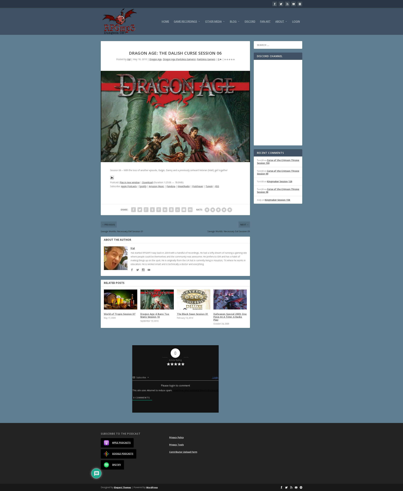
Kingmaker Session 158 (277, 199)
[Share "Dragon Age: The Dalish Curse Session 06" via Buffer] (171, 210)
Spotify (142, 186)
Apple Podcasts (129, 186)
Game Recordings (185, 21)
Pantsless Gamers (206, 59)
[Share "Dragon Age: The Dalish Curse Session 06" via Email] (184, 210)
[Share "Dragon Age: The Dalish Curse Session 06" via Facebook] (133, 210)
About (279, 21)
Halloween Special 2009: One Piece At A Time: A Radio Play (230, 316)
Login (296, 21)
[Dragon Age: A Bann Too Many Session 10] (157, 299)
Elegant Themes (122, 487)
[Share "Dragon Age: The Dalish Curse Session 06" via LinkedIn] (165, 210)
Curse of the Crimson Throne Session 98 (278, 190)
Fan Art (265, 21)
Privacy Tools (176, 444)
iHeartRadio (184, 186)
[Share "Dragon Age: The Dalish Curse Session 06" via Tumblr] (152, 210)
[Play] (112, 178)
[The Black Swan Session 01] (193, 299)
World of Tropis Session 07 (119, 313)
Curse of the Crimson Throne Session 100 (278, 162)
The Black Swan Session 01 (192, 313)
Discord (250, 21)
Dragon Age (155, 59)
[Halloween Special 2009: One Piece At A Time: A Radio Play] (230, 299)
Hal (129, 59)
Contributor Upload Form (183, 451)
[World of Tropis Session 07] (120, 299)
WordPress (152, 487)
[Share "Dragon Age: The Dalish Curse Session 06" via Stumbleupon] (177, 210)
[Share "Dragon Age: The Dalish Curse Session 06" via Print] (190, 210)
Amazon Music (156, 186)
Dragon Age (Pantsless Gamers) (179, 59)
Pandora (171, 186)
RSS (217, 186)
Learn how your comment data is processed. (196, 390)
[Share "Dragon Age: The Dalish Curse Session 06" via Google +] (146, 210)
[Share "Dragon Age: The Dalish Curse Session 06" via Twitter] (140, 210)
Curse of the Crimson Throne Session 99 (278, 172)
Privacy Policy (176, 437)
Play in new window (130, 182)
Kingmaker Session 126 (279, 181)
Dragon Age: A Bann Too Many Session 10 (154, 315)
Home (165, 21)
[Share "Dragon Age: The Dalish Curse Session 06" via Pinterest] (159, 210)
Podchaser (197, 186)
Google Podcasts (122, 453)
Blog (233, 21)
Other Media (213, 21)
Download (147, 182)
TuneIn (209, 186)
